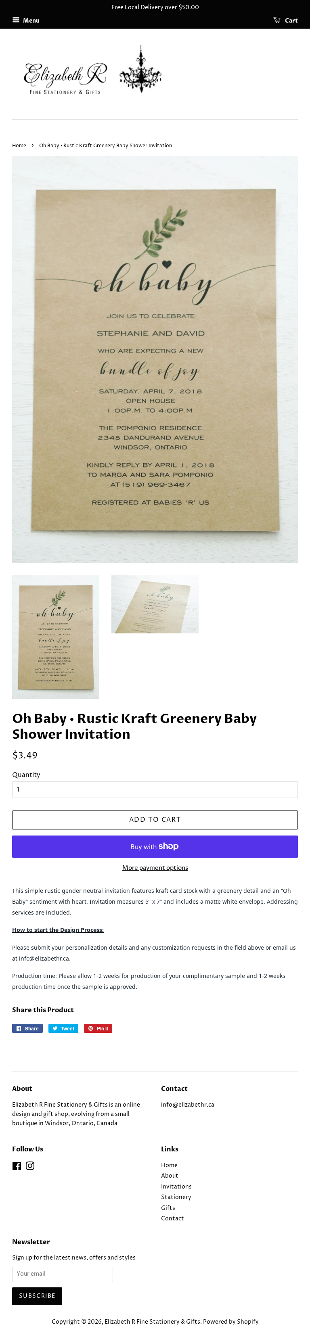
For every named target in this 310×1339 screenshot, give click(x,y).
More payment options (155, 868)
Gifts (168, 1208)
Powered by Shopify (231, 1322)
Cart (291, 21)
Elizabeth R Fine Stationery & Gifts (152, 1322)
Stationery (176, 1197)
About (169, 1176)
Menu (31, 21)
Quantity (26, 775)
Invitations (176, 1187)
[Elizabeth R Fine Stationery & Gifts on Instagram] (29, 1168)
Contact (172, 1218)
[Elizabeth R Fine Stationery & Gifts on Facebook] (16, 1168)
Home (19, 145)
